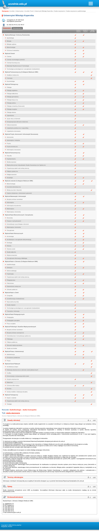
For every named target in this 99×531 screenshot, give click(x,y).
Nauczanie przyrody (13, 302)
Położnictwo (10, 283)
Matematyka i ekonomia (14, 212)
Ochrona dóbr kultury (13, 385)
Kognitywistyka (11, 159)
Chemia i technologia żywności (16, 59)
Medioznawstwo (11, 162)
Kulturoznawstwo (12, 125)
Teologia (9, 404)
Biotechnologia (11, 47)
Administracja (11, 354)
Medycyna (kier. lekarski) (14, 190)
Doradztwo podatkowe (13, 357)
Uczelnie (11, 11)
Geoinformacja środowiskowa (15, 298)
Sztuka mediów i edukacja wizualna (17, 391)
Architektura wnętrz (12, 366)
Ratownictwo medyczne (14, 286)
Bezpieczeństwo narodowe (15, 199)
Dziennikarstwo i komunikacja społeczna (19, 336)
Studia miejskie (11, 305)
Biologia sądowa (11, 44)
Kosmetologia (11, 81)
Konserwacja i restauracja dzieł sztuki (18, 376)
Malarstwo (10, 382)
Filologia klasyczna (12, 100)
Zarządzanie (10, 230)
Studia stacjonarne (59, 11)
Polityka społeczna (12, 171)
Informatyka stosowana (14, 149)
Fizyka (9, 143)
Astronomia (10, 137)
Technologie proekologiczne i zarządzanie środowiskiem (23, 69)
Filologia (9, 87)
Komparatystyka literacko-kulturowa (17, 121)
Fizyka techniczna (12, 146)
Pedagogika (10, 317)
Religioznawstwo (12, 174)
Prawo (9, 360)
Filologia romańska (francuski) (16, 106)
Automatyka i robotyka (13, 140)
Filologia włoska (11, 112)
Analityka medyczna (13, 75)
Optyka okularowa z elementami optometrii (19, 193)
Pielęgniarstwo (11, 280)
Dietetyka (9, 267)
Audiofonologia (11, 264)
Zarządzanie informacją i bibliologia (17, 258)
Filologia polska (11, 103)
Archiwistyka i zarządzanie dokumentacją (19, 239)
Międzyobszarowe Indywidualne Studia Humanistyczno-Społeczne (26, 165)
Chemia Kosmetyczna (13, 62)
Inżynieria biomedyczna (14, 187)
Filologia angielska (12, 90)
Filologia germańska (12, 96)
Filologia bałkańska (12, 93)
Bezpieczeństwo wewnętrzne (15, 332)
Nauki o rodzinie (11, 398)
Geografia (10, 295)
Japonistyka (10, 115)
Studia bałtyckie (11, 252)
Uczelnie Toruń (29, 11)
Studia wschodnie (12, 348)
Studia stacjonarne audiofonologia (76, 11)
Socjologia (10, 177)
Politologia (10, 339)
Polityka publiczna (12, 342)
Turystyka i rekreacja (13, 311)
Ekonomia (10, 218)
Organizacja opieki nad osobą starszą (18, 168)
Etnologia (9, 242)
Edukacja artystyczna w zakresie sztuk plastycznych (22, 370)
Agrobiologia (10, 38)
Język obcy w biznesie (13, 118)
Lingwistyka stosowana (13, 131)
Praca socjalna (11, 323)
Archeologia (10, 236)
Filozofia (9, 155)
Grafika (9, 373)
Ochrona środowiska (13, 50)
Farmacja (9, 78)
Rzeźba (9, 388)
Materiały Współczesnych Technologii (18, 66)
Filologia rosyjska (12, 109)
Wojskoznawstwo (12, 255)
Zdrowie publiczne (12, 289)
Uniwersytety (19, 11)
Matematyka (10, 208)
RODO (10, 526)
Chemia (9, 56)
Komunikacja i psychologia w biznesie (18, 224)
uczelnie (13, 3)
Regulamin (4, 526)
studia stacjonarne (13, 413)
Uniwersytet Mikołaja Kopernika (44, 11)
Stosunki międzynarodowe (14, 345)
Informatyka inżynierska (14, 205)
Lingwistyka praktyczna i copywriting (17, 128)
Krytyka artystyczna (13, 379)
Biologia (9, 41)
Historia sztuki (11, 249)
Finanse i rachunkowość (14, 221)
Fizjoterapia (10, 274)
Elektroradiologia (11, 270)
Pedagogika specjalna (13, 320)
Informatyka (10, 202)
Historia (9, 246)
